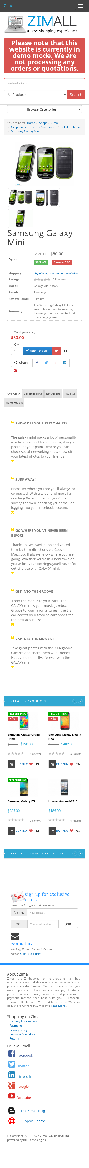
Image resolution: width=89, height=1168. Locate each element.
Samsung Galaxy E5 (21, 801)
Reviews (70, 394)
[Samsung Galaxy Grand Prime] (24, 721)
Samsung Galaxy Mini (25, 131)
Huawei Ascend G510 (62, 801)
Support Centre (33, 1121)
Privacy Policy (18, 1030)
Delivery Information (23, 1021)
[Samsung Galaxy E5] (24, 787)
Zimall (10, 5)
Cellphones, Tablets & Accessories (33, 127)
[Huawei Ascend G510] (64, 787)
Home (31, 123)
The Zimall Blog (33, 1110)
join (68, 924)
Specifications (33, 394)
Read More (58, 1005)
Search (76, 94)
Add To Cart (39, 351)
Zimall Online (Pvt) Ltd (54, 1135)
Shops (43, 123)
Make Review (14, 403)
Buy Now (21, 764)
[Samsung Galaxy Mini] (44, 164)
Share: (23, 362)
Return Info (53, 394)
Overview (13, 394)
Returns (14, 1038)
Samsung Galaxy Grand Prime (24, 737)
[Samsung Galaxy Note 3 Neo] (64, 721)
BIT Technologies (34, 1140)
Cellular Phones (71, 127)
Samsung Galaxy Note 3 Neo (64, 737)
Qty (16, 344)
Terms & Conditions (22, 1034)
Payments (16, 1025)
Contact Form (30, 953)
